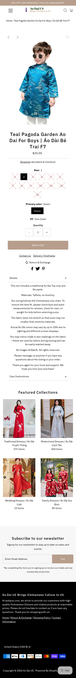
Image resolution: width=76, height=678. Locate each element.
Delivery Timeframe (44, 256)
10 (40, 185)
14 (61, 185)
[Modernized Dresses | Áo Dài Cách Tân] (57, 418)
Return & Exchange (39, 262)
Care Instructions (19, 376)
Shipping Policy (42, 617)
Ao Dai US (28, 670)
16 (37, 194)
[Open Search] (65, 10)
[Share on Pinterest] (43, 269)
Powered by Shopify (46, 670)
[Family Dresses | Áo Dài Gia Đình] (57, 477)
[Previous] (9, 37)
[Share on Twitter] (38, 269)
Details (13, 278)
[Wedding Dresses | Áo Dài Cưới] (19, 477)
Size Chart (40, 219)
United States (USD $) (16, 646)
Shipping (25, 162)
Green (37, 211)
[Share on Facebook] (32, 269)
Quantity (38, 225)
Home (9, 20)
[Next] (17, 37)
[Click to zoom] (67, 37)
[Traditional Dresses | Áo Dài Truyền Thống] (19, 418)
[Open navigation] (10, 10)
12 (50, 185)
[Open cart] (71, 10)
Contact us (25, 256)
